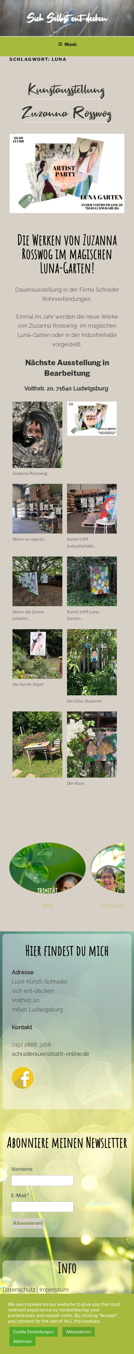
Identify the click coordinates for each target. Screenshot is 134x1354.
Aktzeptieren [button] (78, 1331)
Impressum (54, 1289)
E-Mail (20, 1195)
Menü (70, 44)
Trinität (47, 906)
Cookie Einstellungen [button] (33, 1331)
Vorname (21, 1169)
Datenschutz (18, 1289)
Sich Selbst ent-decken (67, 18)
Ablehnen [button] (22, 1341)
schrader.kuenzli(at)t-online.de (50, 1054)
